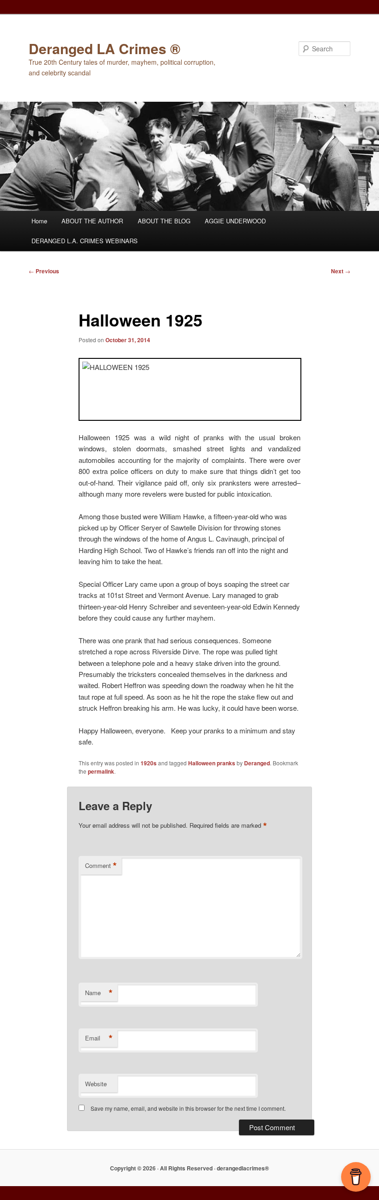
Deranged (257, 763)
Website (96, 1083)
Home (39, 220)
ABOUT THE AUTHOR (92, 220)
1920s (149, 763)
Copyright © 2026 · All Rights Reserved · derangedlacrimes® (189, 1168)
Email (99, 1038)
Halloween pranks (211, 763)
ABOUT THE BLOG (164, 220)
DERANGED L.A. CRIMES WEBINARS (84, 240)
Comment (101, 865)
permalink (101, 771)
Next (340, 271)
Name (99, 992)
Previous (44, 271)
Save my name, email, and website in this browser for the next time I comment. (188, 1108)
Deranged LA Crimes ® (104, 48)
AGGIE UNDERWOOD (235, 220)
